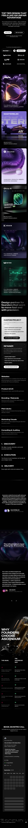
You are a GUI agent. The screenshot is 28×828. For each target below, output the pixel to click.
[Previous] (11, 600)
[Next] (16, 600)
